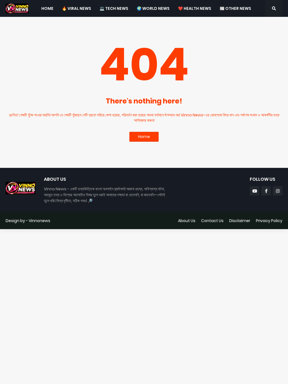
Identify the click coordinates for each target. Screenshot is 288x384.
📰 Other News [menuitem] (235, 8)
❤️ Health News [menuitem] (194, 8)
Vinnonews (39, 220)
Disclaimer (239, 220)
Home (144, 136)
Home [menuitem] (47, 8)
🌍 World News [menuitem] (153, 8)
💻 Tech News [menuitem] (114, 8)
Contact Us (212, 220)
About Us (186, 220)
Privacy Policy (269, 220)
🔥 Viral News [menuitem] (76, 8)
